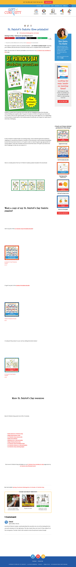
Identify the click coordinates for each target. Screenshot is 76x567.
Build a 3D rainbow (12, 438)
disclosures (29, 42)
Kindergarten (29, 33)
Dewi (11, 521)
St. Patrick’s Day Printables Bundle (24, 228)
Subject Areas (52, 13)
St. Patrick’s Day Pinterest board (28, 466)
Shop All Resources (63, 213)
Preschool (23, 33)
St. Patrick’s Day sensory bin (15, 437)
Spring (14, 487)
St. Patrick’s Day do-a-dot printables (17, 445)
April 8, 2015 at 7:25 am (14, 523)
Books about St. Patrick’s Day (15, 433)
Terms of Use (47, 564)
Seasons (44, 13)
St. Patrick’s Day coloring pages (16, 446)
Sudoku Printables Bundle (23, 285)
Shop (52, 5)
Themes (62, 13)
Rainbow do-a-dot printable (15, 440)
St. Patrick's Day (40, 487)
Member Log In (59, 5)
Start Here (39, 5)
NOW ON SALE (48, 2)
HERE (62, 58)
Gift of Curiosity (13, 11)
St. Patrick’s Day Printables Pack (16, 443)
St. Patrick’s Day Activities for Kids (35, 464)
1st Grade (36, 33)
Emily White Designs (62, 564)
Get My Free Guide (63, 101)
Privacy (40, 564)
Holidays (36, 13)
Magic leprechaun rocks (14, 435)
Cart (65, 5)
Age (69, 13)
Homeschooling (46, 5)
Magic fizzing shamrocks (14, 442)
